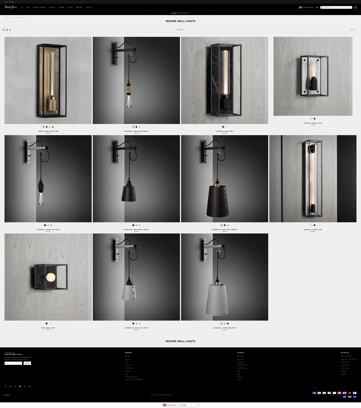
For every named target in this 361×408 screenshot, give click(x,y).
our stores (240, 359)
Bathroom (80, 7)
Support (12, 1)
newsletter (240, 362)
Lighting (61, 7)
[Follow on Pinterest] (15, 386)
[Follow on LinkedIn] (30, 386)
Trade (6, 1)
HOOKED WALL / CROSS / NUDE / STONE (48, 229)
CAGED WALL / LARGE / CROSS (224, 131)
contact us (128, 365)
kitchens (239, 379)
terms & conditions (347, 356)
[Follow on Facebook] (5, 386)
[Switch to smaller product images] (7, 29)
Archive (88, 7)
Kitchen (70, 7)
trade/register (129, 368)
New (28, 7)
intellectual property (131, 377)
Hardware (52, 7)
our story (240, 356)
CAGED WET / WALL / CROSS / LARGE (48, 131)
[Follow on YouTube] (20, 386)
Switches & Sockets (39, 7)
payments (344, 371)
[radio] (43, 127)
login (126, 362)
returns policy (345, 368)
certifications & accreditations (134, 379)
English (7, 394)
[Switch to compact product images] (10, 29)
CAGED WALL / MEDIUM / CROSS (313, 123)
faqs (126, 374)
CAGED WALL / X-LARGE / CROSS (313, 229)
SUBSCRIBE (27, 363)
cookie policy (345, 365)
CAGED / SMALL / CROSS (48, 327)
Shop (11, 17)
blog (238, 374)
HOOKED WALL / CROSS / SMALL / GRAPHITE (136, 229)
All (22, 7)
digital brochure (242, 365)
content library (241, 368)
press (239, 371)
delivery (127, 356)
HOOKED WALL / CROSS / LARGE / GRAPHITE (224, 229)
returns (127, 359)
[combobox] (171, 405)
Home (6, 17)
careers (239, 377)
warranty (343, 374)
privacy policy (345, 362)
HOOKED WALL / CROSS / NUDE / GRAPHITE (136, 131)
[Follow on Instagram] (10, 386)
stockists (127, 371)
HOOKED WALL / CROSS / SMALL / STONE (136, 327)
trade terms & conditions (348, 359)
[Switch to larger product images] (4, 29)
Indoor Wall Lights (20, 17)
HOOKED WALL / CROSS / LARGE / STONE (224, 327)
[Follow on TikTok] (25, 386)
